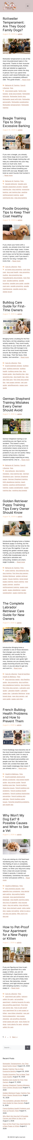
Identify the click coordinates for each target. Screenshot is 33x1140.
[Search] (27, 1047)
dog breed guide (11, 91)
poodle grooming (17, 286)
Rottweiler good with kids (12, 99)
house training (13, 579)
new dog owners (18, 696)
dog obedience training (11, 685)
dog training (16, 189)
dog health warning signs (19, 900)
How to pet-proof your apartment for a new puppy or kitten (15, 1010)
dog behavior (10, 471)
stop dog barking (20, 198)
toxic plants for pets (14, 1024)
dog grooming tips (15, 275)
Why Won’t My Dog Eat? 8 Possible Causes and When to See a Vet (16, 822)
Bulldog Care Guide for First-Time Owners (14, 306)
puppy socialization (16, 488)
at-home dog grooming (13, 269)
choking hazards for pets (20, 1002)
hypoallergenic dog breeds (12, 278)
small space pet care (10, 1022)
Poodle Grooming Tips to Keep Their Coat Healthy (16, 212)
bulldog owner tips (15, 371)
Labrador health (14, 691)
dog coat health (12, 272)
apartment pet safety (13, 996)
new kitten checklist (15, 1013)
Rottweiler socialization (20, 102)
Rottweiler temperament (12, 105)
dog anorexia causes (13, 889)
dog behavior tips (22, 570)
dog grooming (13, 682)
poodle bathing (12, 281)
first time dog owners (20, 573)
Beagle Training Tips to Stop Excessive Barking (16, 122)
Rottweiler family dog (18, 96)
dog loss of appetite (10, 902)
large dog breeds (15, 94)
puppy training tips (19, 593)
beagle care (22, 184)
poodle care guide (16, 283)
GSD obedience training (11, 482)
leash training (19, 582)
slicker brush (7, 292)
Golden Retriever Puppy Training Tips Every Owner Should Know (16, 506)
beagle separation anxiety (12, 187)
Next (15, 1037)
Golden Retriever (9, 576)
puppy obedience (14, 590)
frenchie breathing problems (18, 802)
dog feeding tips (19, 374)
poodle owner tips (19, 289)
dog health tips (19, 377)
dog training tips (16, 474)
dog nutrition (23, 682)
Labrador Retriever (18, 693)
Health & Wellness (9, 677)
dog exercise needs (12, 679)
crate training (10, 570)
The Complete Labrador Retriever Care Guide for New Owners (13, 611)
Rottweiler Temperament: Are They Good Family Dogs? (14, 24)
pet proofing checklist (18, 1019)
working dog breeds (19, 490)
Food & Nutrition (24, 674)
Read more (26, 80)
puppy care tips (17, 699)
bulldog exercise (13, 368)
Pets (11, 88)
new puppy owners (13, 382)
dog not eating (13, 905)
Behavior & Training (12, 85)
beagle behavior (11, 184)
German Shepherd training (17, 479)
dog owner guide (14, 782)
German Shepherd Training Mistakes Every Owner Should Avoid (16, 404)
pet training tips (15, 192)
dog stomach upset (14, 908)
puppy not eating (13, 911)
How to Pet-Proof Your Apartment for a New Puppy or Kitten (16, 932)
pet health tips (8, 805)
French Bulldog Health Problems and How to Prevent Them (15, 715)
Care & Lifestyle (11, 267)
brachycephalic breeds (13, 366)
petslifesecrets (13, 385)
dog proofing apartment (11, 1005)
